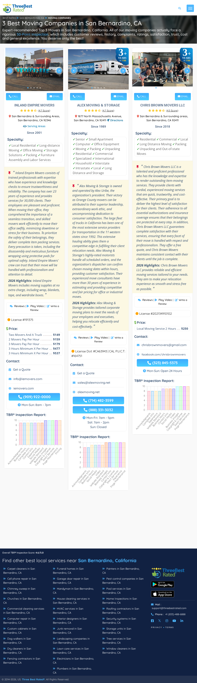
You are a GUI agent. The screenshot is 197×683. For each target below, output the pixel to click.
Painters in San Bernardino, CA (120, 570)
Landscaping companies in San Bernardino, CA (71, 640)
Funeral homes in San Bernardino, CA (68, 570)
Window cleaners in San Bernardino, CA (119, 650)
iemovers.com (23, 388)
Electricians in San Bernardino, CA (73, 660)
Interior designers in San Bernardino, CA (70, 620)
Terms (169, 627)
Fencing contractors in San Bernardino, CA (21, 660)
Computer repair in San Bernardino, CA (19, 620)
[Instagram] (166, 620)
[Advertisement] (98, 521)
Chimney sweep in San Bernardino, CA (19, 590)
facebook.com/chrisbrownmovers (164, 354)
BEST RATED (9, 18)
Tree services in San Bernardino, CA (116, 640)
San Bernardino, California (107, 560)
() (44, 110)
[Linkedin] (181, 620)
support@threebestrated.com (169, 608)
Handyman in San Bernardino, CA (73, 590)
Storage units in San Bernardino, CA (116, 630)
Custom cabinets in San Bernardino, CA (19, 630)
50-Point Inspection (32, 34)
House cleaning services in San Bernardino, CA (71, 600)
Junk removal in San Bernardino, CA (67, 630)
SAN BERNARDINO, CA (32, 18)
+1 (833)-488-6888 (175, 614)
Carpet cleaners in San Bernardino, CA (19, 570)
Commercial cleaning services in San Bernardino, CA (23, 610)
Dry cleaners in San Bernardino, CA (17, 650)
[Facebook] (152, 620)
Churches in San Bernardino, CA (22, 600)
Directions (116, 120)
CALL (14, 96)
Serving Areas (36, 126)
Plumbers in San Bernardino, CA (72, 670)
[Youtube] (174, 620)
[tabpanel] (34, 72)
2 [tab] (31, 87)
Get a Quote (21, 369)
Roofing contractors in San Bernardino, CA (120, 610)
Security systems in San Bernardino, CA (119, 620)
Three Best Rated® (33, 679)
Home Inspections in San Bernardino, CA (119, 600)
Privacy (156, 627)
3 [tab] (34, 87)
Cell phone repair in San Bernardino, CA (19, 580)
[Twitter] (159, 620)
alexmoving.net (89, 392)
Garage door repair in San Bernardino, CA (71, 580)
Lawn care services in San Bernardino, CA (71, 650)
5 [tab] (40, 87)
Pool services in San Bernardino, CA (116, 590)
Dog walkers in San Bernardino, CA (17, 640)
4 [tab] (37, 87)
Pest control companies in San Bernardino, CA (123, 580)
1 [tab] (27, 87)
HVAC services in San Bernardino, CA (68, 610)
